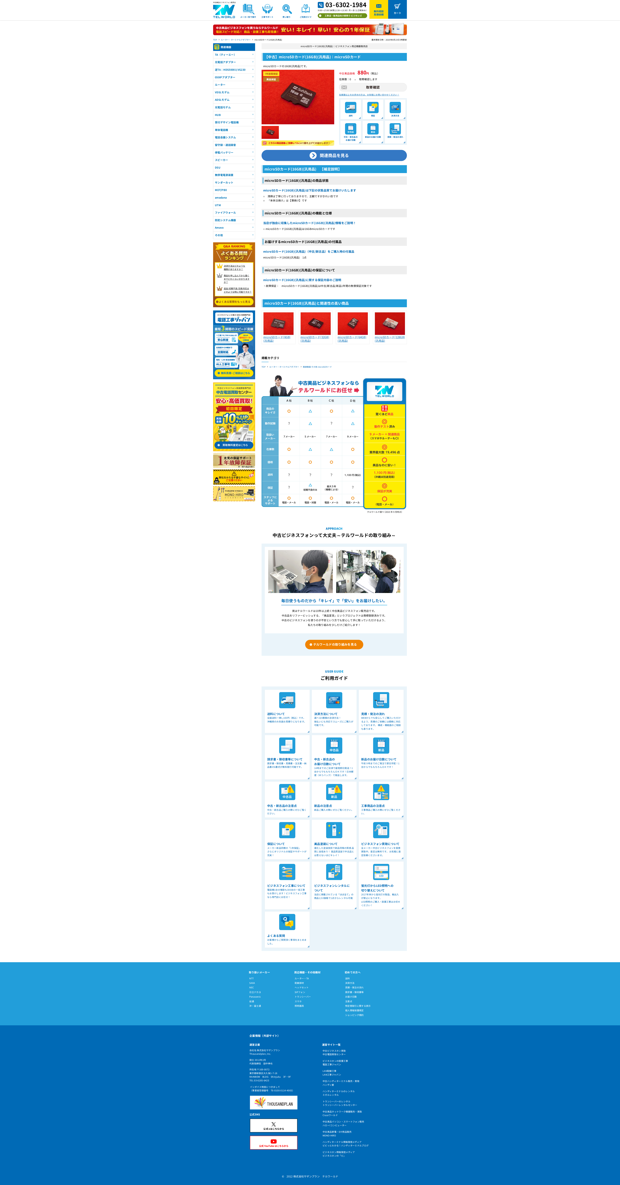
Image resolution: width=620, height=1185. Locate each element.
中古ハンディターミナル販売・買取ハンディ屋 (341, 1082)
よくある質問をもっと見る (234, 302)
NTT (251, 978)
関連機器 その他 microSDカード (317, 366)
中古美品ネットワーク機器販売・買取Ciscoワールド (342, 1113)
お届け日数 (351, 996)
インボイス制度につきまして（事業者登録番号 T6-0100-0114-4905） (272, 1088)
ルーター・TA (302, 978)
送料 (347, 978)
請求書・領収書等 (354, 992)
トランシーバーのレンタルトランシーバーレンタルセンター (340, 1103)
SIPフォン (300, 992)
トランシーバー (303, 996)
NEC (251, 987)
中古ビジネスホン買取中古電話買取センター (334, 1052)
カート (397, 13)
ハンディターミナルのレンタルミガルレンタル (339, 1093)
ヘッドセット (302, 987)
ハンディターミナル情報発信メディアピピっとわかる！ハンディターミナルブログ (346, 1143)
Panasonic (255, 996)
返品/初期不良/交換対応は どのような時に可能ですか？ (238, 290)
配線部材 (299, 982)
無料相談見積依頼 (379, 13)
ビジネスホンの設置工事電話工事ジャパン (335, 1062)
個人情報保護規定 (354, 1010)
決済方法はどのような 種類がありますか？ (234, 267)
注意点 (348, 1001)
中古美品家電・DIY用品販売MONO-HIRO (337, 1133)
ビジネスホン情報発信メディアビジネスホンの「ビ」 (339, 1153)
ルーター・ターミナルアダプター (236, 39)
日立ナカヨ (255, 992)
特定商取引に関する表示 (358, 1005)
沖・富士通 (255, 1005)
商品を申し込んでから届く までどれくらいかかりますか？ (237, 279)
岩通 (251, 1001)
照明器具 (299, 1005)
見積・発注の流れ (354, 987)
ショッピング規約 (354, 1015)
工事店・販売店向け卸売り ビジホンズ (343, 15)
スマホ (298, 1001)
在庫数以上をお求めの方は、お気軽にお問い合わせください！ (369, 94)
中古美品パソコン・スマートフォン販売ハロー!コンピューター (343, 1123)
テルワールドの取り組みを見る (335, 644)
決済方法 (349, 982)
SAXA (252, 982)
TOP (215, 39)
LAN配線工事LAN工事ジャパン (332, 1072)
